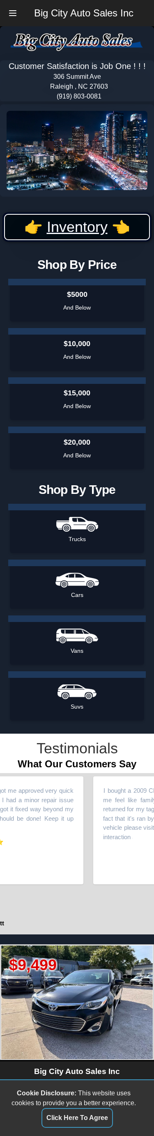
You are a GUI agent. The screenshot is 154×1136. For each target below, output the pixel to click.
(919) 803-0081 (79, 96)
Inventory (77, 226)
